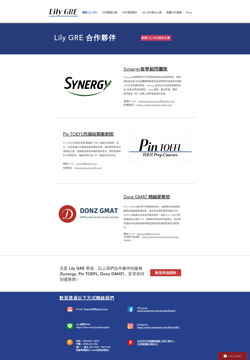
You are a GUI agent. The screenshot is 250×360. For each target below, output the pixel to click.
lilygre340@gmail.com (96, 309)
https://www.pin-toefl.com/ (88, 167)
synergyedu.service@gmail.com (156, 101)
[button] (109, 12)
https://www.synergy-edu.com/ (154, 104)
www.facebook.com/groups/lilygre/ (156, 310)
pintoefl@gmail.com (86, 163)
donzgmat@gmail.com (148, 233)
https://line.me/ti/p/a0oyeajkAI (92, 327)
